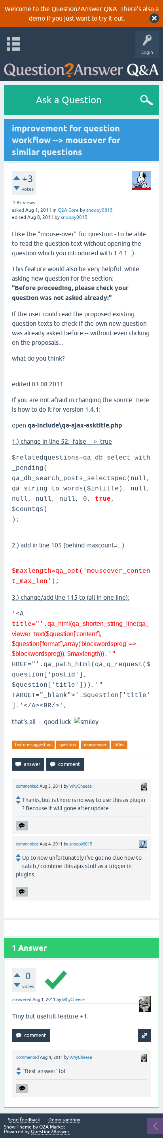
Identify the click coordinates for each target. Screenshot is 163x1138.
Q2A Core (68, 210)
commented (27, 786)
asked (18, 210)
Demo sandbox (64, 1120)
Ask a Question (69, 100)
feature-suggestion (33, 744)
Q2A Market (52, 1127)
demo (37, 18)
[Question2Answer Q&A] (81, 67)
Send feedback (24, 1120)
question (67, 744)
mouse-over (95, 744)
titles (119, 744)
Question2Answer (50, 1131)
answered (21, 999)
